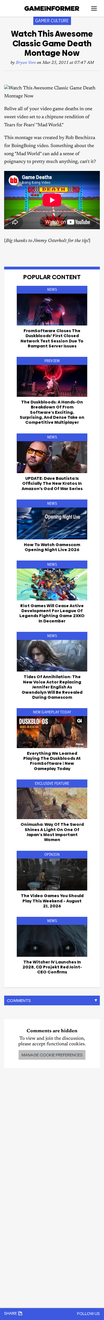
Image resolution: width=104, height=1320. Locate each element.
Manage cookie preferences (52, 1055)
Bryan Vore (26, 63)
